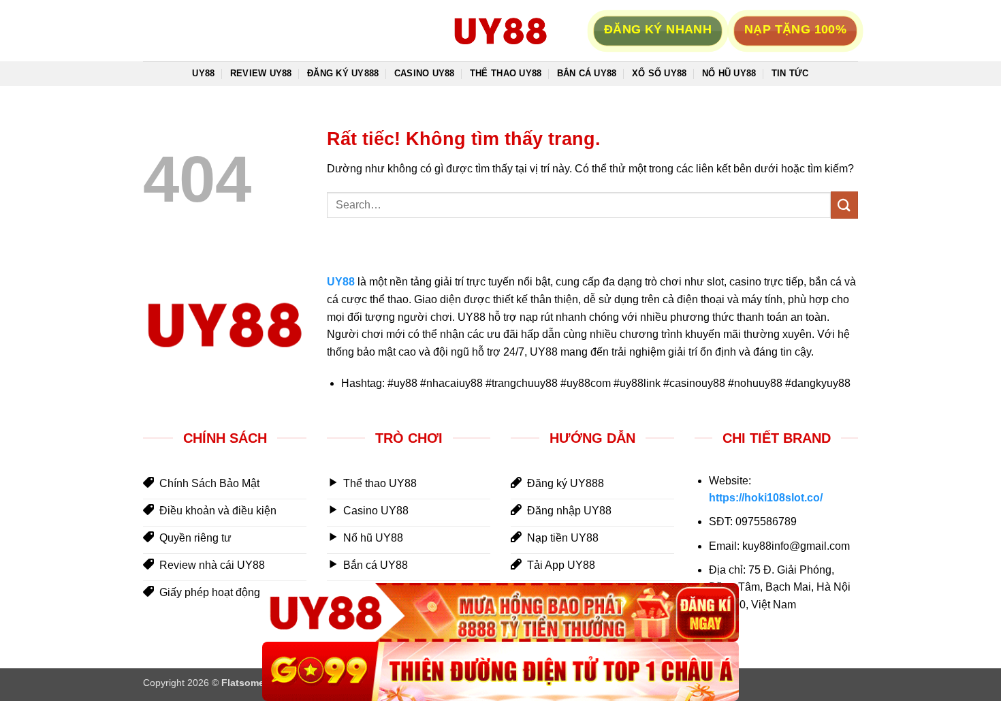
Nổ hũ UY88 (729, 73)
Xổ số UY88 (659, 73)
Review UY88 (261, 73)
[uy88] (500, 30)
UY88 (203, 73)
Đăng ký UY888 (343, 73)
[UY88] (500, 612)
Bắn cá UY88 (587, 73)
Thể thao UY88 (505, 73)
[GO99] (500, 671)
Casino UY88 (424, 73)
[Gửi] (844, 204)
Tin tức (790, 73)
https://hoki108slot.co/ (766, 497)
